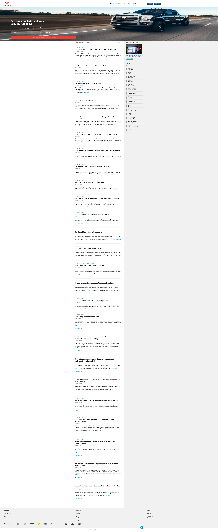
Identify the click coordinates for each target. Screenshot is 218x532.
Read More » (111, 56)
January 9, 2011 (78, 168)
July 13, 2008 (77, 302)
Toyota (129, 125)
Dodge (129, 86)
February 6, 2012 (78, 118)
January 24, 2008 (78, 445)
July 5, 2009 (77, 267)
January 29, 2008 (78, 423)
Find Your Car (111, 3)
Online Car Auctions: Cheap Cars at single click (91, 301)
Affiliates (77, 519)
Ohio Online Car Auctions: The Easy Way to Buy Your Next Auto (97, 150)
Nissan (129, 112)
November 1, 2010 (78, 184)
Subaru (129, 124)
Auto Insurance (131, 69)
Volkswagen (130, 130)
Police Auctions (131, 116)
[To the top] (141, 527)
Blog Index (128, 61)
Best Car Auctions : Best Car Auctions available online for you (96, 401)
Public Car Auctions (131, 118)
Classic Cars (130, 84)
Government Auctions (132, 93)
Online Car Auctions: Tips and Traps (88, 248)
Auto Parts (130, 73)
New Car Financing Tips (132, 110)
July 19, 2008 (77, 285)
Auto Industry (130, 68)
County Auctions (131, 85)
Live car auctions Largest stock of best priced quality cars (95, 283)
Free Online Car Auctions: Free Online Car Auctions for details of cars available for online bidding (98, 338)
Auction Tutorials (139, 55)
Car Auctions (130, 77)
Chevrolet (130, 82)
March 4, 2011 (77, 152)
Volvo (129, 132)
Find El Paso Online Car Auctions (86, 101)
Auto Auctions (130, 67)
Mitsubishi (130, 108)
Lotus (129, 100)
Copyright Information (79, 520)
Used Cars (130, 129)
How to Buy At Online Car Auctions (87, 317)
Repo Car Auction (131, 120)
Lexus (129, 98)
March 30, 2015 (78, 67)
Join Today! (77, 512)
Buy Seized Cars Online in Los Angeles (88, 232)
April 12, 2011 (77, 136)
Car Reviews (130, 81)
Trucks (5, 516)
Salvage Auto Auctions (132, 121)
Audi (128, 65)
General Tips (149, 517)
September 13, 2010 (79, 200)
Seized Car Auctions (132, 122)
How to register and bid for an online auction (91, 266)
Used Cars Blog (149, 513)
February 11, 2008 (78, 383)
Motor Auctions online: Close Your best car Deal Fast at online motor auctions (97, 442)
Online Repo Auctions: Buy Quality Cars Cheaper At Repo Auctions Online (95, 420)
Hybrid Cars (130, 96)
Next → (119, 506)
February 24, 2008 (78, 362)
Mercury (129, 105)
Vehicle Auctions (7, 517)
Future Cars (130, 92)
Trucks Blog (149, 514)
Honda (129, 94)
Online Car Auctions (79, 47)
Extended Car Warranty (132, 89)
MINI (128, 106)
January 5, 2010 (78, 234)
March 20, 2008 (78, 318)
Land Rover (130, 97)
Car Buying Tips (131, 79)
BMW (129, 75)
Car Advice (149, 512)
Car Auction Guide (131, 76)
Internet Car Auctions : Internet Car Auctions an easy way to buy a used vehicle (97, 381)
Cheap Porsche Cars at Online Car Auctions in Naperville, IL (96, 134)
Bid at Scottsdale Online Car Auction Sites (89, 182)
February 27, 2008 (78, 340)
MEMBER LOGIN (157, 3)
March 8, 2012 (77, 102)
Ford (128, 90)
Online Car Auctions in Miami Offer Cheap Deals (92, 215)
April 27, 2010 (77, 216)
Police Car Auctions (131, 117)
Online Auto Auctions (80, 263)
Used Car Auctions (131, 128)
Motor (129, 109)
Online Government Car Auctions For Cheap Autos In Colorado (97, 117)
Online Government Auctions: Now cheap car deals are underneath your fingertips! (94, 360)
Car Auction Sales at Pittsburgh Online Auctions (92, 166)
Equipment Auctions (132, 88)
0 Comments (79, 328)
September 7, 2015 (79, 51)
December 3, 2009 (78, 250)
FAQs (129, 3)
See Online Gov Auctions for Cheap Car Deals (91, 66)
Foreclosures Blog (150, 516)
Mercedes (130, 104)
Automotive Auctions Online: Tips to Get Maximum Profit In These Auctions (96, 465)
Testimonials (118, 3)
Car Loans (129, 80)
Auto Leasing (130, 71)
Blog (124, 3)
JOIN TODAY (150, 3)
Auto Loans (130, 72)
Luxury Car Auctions (131, 101)
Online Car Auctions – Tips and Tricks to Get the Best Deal (95, 49)
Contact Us (134, 3)
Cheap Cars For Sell (7, 514)
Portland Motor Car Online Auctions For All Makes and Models (97, 198)
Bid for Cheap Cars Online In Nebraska (88, 83)
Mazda (129, 102)
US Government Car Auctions (133, 126)
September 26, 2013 (79, 85)
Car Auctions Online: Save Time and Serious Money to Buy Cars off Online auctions (97, 487)
